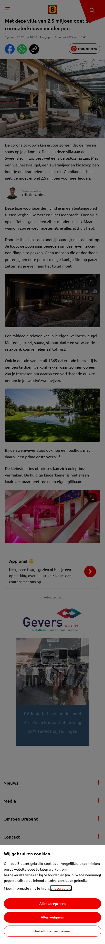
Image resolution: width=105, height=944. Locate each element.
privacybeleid (61, 888)
